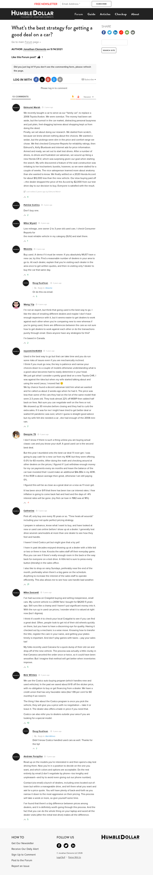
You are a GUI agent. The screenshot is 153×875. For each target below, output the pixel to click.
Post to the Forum (22, 860)
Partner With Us (74, 857)
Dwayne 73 (30, 434)
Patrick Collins (32, 205)
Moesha (28, 249)
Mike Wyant (30, 223)
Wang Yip (29, 304)
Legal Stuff (61, 857)
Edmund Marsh (32, 107)
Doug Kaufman (40, 283)
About (135, 14)
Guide (91, 14)
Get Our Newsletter (23, 843)
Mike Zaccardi (31, 592)
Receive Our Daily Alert (25, 849)
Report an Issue (20, 866)
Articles (105, 14)
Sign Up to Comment (24, 854)
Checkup (121, 14)
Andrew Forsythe (33, 756)
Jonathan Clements (34, 49)
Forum (79, 14)
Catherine (29, 510)
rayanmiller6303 (33, 351)
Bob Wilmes (30, 675)
